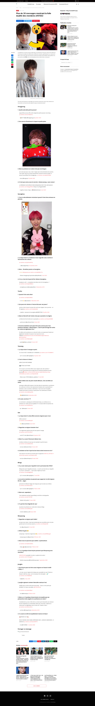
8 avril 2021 (32, 423)
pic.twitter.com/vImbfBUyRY (26, 420)
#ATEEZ (33, 372)
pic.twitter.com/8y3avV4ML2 (26, 297)
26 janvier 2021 (37, 435)
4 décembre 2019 (35, 610)
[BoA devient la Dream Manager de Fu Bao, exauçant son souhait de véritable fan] (51, 651)
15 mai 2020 (41, 377)
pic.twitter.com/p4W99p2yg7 (44, 533)
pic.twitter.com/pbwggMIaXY (26, 472)
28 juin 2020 (33, 511)
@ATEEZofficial (37, 587)
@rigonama (26, 272)
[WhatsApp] (12, 62)
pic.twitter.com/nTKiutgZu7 (25, 557)
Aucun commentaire (20, 18)
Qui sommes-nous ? (45, 699)
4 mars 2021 (37, 322)
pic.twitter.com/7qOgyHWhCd (26, 186)
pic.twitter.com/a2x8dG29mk (26, 443)
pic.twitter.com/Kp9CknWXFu (26, 543)
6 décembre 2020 (32, 395)
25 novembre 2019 (33, 265)
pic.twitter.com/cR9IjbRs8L (25, 575)
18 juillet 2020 (46, 312)
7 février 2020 (37, 488)
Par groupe (38, 4)
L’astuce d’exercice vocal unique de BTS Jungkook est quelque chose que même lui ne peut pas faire (36, 657)
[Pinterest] (12, 65)
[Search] (76, 4)
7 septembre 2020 (43, 560)
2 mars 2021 (27, 578)
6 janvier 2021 (38, 117)
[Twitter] (12, 58)
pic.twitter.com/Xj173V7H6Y (25, 497)
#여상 (49, 372)
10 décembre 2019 (40, 287)
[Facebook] (12, 55)
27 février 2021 (34, 547)
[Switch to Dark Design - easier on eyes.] (78, 4)
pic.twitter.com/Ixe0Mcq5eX (25, 508)
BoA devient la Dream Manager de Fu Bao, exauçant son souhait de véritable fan (50, 657)
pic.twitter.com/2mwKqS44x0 (31, 309)
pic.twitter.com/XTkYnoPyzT (26, 432)
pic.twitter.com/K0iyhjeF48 (41, 524)
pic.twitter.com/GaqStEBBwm (26, 284)
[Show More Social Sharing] (41, 21)
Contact (52, 699)
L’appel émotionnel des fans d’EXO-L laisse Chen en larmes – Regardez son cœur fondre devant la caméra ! (22, 677)
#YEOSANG (21, 373)
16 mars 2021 (34, 342)
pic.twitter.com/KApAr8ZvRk (31, 373)
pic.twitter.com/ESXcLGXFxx (25, 607)
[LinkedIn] (12, 60)
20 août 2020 (35, 458)
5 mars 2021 (30, 408)
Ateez (17, 10)
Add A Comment (36, 685)
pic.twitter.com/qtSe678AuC (25, 590)
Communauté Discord (63, 4)
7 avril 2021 (44, 275)
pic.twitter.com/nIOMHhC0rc (26, 405)
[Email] (12, 67)
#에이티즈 (46, 335)
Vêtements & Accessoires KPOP (50, 4)
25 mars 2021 (35, 447)
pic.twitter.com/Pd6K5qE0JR (25, 339)
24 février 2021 (31, 593)
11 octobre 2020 (31, 625)
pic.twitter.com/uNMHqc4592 (26, 392)
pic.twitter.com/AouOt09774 (30, 621)
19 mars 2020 (32, 500)
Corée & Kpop (53, 702)
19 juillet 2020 (31, 178)
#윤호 (42, 335)
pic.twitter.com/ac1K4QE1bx (26, 114)
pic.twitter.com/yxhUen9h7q (26, 262)
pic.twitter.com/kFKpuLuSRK (30, 455)
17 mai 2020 (36, 475)
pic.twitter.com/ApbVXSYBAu (44, 175)
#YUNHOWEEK (37, 335)
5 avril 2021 (43, 190)
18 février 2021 (37, 537)
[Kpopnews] (21, 4)
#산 (48, 453)
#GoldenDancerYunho (28, 335)
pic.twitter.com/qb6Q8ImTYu (36, 272)
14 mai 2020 (32, 527)
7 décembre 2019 (35, 300)
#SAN (45, 453)
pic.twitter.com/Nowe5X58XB (46, 319)
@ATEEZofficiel (22, 337)
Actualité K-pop (31, 4)
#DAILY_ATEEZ (27, 372)
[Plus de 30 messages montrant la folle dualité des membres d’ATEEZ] (36, 36)
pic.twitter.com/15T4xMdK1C (47, 352)
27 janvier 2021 (37, 355)
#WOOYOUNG (22, 555)
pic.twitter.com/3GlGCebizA (25, 485)
